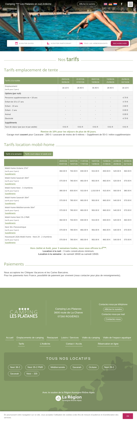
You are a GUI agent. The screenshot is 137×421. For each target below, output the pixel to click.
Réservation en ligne (108, 344)
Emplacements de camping (30, 337)
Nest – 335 (31, 373)
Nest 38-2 (15, 367)
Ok (128, 416)
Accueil (9, 337)
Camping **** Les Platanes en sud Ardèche (28, 4)
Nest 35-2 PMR (35, 367)
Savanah (77, 367)
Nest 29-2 (109, 367)
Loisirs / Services (70, 337)
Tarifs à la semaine (14, 154)
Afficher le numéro (87, 4)
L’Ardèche (45, 344)
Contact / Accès (74, 344)
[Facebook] (121, 4)
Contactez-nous (113, 319)
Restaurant (52, 337)
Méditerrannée (58, 367)
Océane (93, 367)
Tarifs (21, 344)
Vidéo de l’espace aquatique (117, 337)
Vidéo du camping (91, 337)
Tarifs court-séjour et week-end (38, 154)
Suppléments (10, 174)
